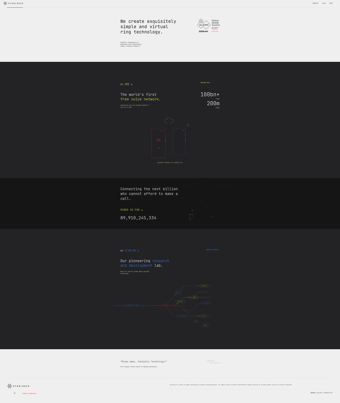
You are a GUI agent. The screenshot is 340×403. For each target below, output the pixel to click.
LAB (324, 3)
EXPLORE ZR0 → (205, 82)
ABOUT (316, 3)
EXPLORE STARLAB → (213, 250)
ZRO (331, 3)
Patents (313, 392)
